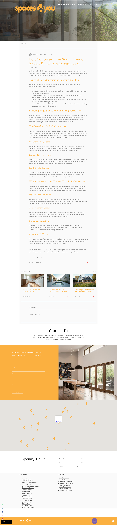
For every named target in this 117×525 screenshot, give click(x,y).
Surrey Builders (26, 479)
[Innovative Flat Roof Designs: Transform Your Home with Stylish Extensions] (58, 280)
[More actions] (87, 55)
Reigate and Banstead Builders (30, 486)
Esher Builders (26, 504)
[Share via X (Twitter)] (33, 257)
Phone (13, 384)
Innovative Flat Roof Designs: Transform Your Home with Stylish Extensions (58, 290)
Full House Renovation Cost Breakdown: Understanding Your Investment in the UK (31, 290)
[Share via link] (41, 257)
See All (94, 271)
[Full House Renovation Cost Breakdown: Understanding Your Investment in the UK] (32, 280)
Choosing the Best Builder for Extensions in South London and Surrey (84, 290)
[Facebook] (2, 512)
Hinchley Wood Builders (28, 507)
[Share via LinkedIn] (37, 257)
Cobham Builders (27, 500)
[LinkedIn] (2, 508)
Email (13, 367)
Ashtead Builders (27, 493)
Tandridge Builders (27, 489)
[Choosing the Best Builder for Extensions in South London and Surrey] (84, 280)
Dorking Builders (26, 502)
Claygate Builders (27, 498)
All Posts (23, 43)
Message (14, 373)
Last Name (32, 360)
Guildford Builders (27, 484)
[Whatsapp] (2, 505)
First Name (15, 360)
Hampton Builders (27, 505)
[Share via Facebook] (30, 257)
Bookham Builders (27, 497)
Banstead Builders (27, 495)
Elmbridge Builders (27, 480)
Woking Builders (26, 491)
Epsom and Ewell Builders (29, 482)
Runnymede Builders (28, 488)
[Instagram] (2, 515)
